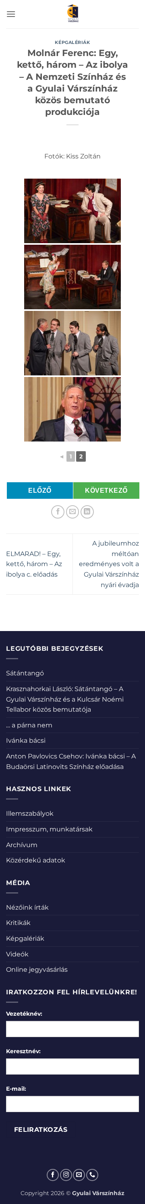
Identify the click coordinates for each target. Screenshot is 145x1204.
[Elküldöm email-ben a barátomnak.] (72, 512)
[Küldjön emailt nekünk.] (79, 1175)
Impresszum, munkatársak (49, 829)
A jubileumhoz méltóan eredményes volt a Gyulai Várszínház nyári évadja (109, 564)
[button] (11, 14)
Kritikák (18, 923)
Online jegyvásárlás (37, 969)
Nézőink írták (27, 907)
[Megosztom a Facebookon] (57, 512)
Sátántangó (25, 673)
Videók (17, 954)
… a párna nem (29, 725)
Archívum (21, 845)
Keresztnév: (23, 1051)
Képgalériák (72, 42)
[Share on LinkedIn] (87, 512)
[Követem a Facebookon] (53, 1175)
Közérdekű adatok (35, 860)
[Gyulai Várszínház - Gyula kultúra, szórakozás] (72, 14)
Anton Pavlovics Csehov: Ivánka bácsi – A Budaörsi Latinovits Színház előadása (71, 761)
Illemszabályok (30, 813)
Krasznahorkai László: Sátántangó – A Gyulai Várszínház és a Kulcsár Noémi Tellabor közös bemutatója (65, 699)
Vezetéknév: (24, 1013)
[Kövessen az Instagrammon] (66, 1175)
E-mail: (16, 1088)
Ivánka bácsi (26, 740)
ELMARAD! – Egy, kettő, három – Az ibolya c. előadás (34, 564)
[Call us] (92, 1175)
